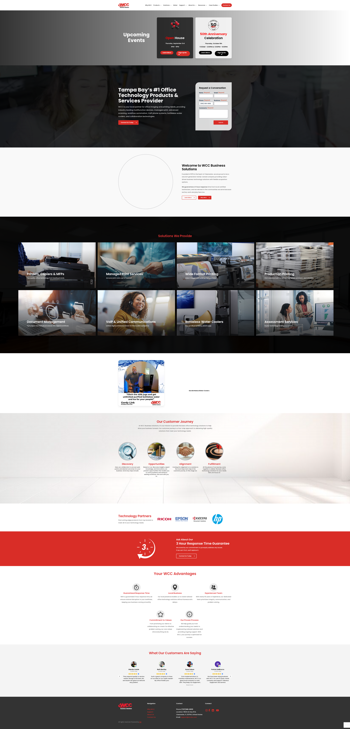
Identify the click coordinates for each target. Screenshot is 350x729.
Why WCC (151, 709)
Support (150, 712)
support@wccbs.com (189, 717)
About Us (150, 715)
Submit (221, 122)
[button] (167, 53)
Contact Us (151, 717)
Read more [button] (127, 685)
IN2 (140, 722)
